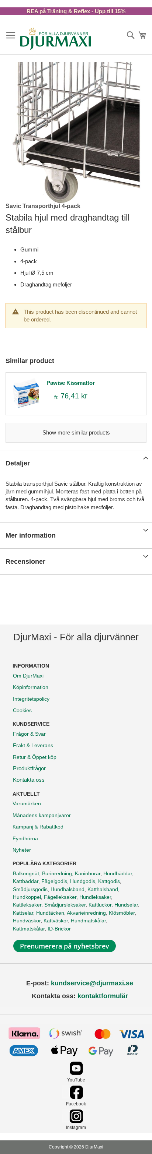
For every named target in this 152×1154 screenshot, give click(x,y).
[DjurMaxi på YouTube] (76, 1073)
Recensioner (25, 561)
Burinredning (57, 873)
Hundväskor (27, 920)
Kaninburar (87, 873)
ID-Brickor (59, 929)
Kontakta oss (29, 780)
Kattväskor (56, 920)
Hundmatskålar (88, 920)
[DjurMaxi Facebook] (76, 1097)
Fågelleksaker (60, 897)
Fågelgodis (54, 881)
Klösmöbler (122, 913)
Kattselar (23, 913)
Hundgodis (82, 881)
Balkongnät (26, 873)
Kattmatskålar (29, 929)
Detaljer (18, 463)
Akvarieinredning (86, 913)
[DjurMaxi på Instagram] (76, 1121)
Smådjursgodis (30, 889)
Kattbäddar (25, 881)
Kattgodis (109, 881)
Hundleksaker (95, 897)
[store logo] (55, 39)
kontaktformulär (102, 996)
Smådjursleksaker (65, 905)
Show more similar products (76, 432)
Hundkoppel (27, 897)
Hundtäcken (50, 913)
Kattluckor (100, 905)
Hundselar (126, 905)
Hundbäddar (117, 873)
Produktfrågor (29, 768)
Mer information (31, 535)
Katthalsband (102, 889)
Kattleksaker (27, 905)
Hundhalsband (67, 889)
